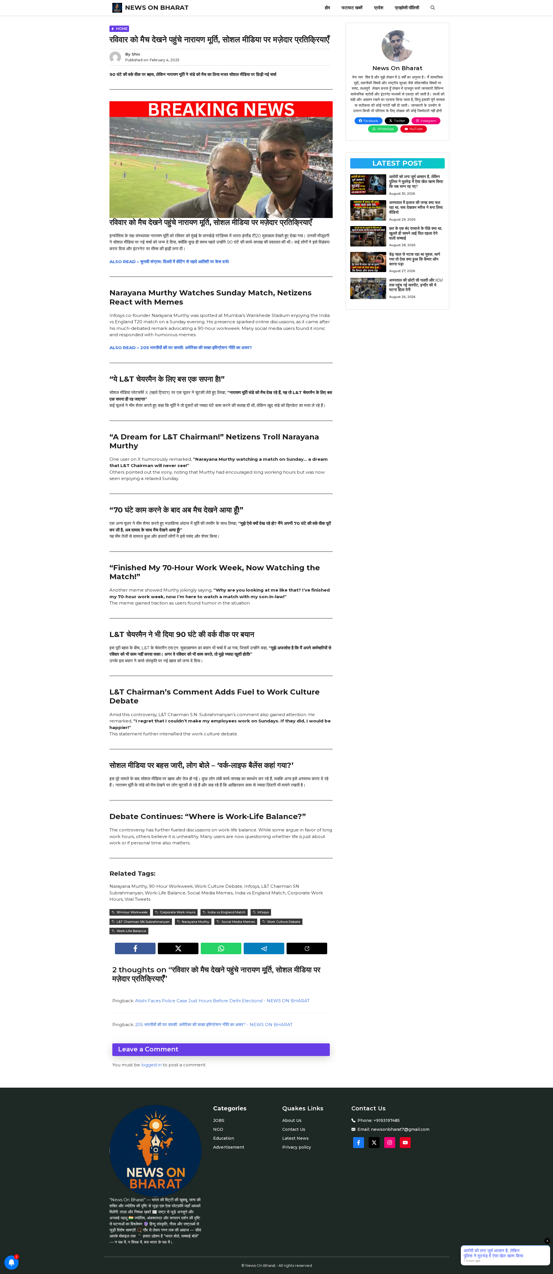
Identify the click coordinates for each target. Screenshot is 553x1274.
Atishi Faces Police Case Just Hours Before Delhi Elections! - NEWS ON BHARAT (222, 1000)
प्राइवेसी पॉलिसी (407, 7)
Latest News (295, 1138)
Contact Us (293, 1129)
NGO (218, 1129)
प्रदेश (378, 7)
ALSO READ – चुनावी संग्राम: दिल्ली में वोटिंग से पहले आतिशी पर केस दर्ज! (169, 261)
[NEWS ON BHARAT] (117, 8)
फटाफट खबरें (352, 7)
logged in (151, 1065)
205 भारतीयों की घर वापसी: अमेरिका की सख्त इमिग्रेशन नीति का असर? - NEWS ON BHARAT (214, 1024)
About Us (292, 1120)
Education (223, 1138)
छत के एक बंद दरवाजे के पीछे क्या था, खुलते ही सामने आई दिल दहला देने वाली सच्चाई (415, 233)
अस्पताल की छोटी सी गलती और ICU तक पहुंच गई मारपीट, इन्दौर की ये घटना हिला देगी (416, 285)
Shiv (136, 54)
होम (327, 7)
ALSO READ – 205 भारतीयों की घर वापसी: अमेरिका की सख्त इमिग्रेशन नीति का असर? (180, 347)
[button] (433, 8)
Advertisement (228, 1147)
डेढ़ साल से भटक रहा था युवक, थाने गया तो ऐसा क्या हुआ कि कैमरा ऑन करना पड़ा (414, 259)
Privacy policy (296, 1147)
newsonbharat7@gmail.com (400, 1129)
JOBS (218, 1120)
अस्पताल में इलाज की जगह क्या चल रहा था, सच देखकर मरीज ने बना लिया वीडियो (416, 207)
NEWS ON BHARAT (157, 8)
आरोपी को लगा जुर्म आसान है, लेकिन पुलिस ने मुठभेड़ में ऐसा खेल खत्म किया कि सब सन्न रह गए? (416, 181)
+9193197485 (387, 1120)
